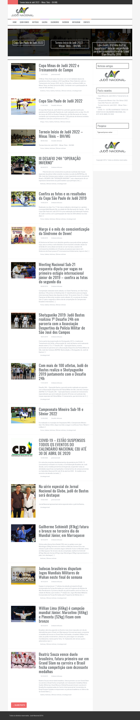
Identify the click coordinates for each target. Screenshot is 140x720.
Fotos (48, 91)
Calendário (55, 22)
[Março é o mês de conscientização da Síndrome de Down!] (23, 235)
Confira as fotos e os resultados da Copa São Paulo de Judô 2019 (63, 196)
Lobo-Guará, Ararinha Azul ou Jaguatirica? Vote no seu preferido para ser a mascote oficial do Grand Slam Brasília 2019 (111, 49)
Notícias (35, 22)
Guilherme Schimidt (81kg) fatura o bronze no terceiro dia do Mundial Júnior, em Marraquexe (64, 531)
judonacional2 (55, 74)
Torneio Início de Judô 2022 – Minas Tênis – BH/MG (38, 2)
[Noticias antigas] (112, 75)
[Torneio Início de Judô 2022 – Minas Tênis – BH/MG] (23, 137)
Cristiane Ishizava (56, 167)
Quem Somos (24, 22)
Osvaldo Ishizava (56, 105)
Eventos (42, 91)
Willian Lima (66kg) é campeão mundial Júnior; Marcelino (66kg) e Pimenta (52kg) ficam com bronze (63, 614)
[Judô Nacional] (22, 11)
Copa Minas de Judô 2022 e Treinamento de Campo (59, 67)
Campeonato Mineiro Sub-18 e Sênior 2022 (61, 411)
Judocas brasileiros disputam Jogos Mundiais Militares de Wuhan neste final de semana (60, 572)
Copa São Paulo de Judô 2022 (28, 42)
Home (15, 22)
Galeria (44, 22)
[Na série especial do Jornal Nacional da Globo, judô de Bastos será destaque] (23, 501)
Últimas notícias (66, 91)
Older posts (19, 705)
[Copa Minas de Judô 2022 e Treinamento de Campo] (23, 71)
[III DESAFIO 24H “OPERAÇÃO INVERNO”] (23, 165)
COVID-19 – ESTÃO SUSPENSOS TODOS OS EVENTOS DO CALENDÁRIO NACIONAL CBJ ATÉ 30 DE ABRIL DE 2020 (63, 446)
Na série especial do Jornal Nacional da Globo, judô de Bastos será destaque (64, 490)
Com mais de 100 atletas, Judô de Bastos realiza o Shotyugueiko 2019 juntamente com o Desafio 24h (63, 371)
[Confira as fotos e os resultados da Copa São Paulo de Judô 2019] (23, 199)
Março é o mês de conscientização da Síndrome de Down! (64, 231)
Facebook (65, 22)
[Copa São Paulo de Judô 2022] (23, 106)
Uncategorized (76, 91)
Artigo (42, 122)
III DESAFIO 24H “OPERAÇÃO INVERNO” (60, 160)
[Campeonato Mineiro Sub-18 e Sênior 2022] (23, 415)
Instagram (76, 22)
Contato (86, 22)
